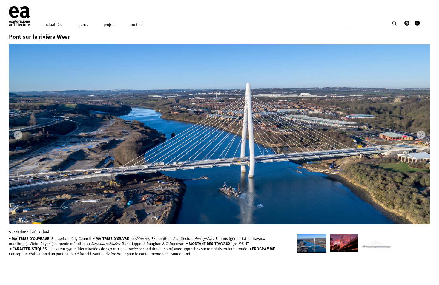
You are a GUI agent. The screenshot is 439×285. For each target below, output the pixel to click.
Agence (82, 24)
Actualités (53, 24)
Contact (136, 24)
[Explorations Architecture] (19, 16)
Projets (109, 24)
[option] (219, 134)
